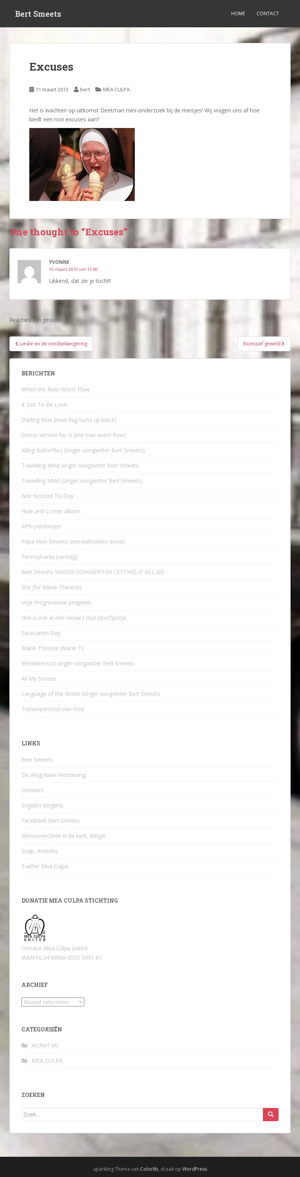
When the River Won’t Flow (55, 389)
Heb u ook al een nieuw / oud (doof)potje (73, 617)
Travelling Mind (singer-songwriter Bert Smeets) (81, 480)
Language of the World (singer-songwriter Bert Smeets (90, 693)
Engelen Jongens (42, 805)
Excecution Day (41, 633)
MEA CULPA (116, 89)
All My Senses (38, 678)
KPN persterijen (41, 526)
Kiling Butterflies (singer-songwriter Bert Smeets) (83, 450)
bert (85, 89)
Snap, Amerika (39, 851)
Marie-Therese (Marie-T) (52, 648)
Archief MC (45, 1045)
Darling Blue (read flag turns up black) (68, 419)
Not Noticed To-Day (47, 496)
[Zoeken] (271, 1114)
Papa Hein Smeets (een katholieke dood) (73, 541)
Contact (268, 13)
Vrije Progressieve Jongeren (56, 602)
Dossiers (32, 790)
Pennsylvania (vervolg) (49, 556)
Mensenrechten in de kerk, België (63, 835)
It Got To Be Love (44, 404)
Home (238, 13)
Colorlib (149, 1169)
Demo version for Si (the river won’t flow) (73, 435)
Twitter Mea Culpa (44, 866)
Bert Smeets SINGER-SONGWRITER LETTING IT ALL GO (92, 572)
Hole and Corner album (50, 511)
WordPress (194, 1169)
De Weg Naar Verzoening (53, 775)
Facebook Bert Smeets (50, 820)
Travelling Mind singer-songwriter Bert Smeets (80, 465)
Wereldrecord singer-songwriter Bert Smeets (77, 663)
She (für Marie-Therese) (51, 587)
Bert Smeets (38, 14)
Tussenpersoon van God (52, 709)
